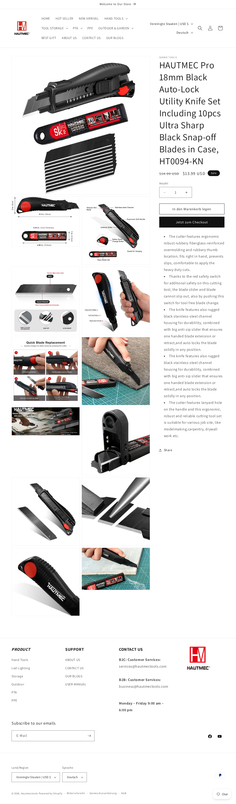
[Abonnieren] (89, 735)
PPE (14, 700)
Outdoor (18, 684)
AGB (123, 793)
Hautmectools (29, 793)
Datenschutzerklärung (103, 793)
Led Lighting (21, 668)
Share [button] (168, 450)
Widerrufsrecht (76, 793)
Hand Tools (20, 660)
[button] (116, 18)
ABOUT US (72, 660)
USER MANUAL (75, 684)
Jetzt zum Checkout (192, 222)
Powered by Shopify (50, 793)
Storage (17, 676)
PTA (14, 692)
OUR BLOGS (73, 676)
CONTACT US (74, 668)
